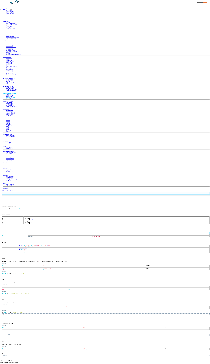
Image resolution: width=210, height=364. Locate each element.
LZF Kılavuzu (33, 219)
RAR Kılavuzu (33, 221)
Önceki (5, 357)
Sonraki (5, 358)
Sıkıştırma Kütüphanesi (8, 190)
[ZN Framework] (11, 4)
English (15, 4)
